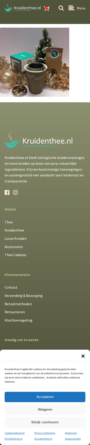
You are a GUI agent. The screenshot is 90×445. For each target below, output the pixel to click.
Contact (11, 287)
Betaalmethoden (18, 304)
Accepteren (45, 397)
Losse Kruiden (16, 238)
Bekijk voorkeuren (45, 422)
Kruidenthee (14, 230)
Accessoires (14, 246)
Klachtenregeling (19, 320)
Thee (9, 222)
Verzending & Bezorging (24, 295)
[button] (83, 356)
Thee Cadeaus (15, 254)
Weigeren (45, 409)
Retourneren (15, 312)
